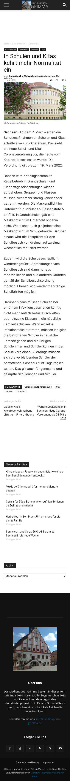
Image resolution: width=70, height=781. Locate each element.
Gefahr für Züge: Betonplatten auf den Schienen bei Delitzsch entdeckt (35, 503)
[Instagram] (20, 748)
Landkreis (34, 43)
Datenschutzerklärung (27, 762)
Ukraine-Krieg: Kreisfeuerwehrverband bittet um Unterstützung (19, 410)
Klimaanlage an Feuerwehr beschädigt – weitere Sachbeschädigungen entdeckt (34, 473)
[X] (50, 748)
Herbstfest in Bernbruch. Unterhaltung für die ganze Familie (33, 518)
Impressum (48, 762)
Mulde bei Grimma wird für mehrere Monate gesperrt (32, 488)
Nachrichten (18, 43)
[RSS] (40, 748)
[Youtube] (60, 748)
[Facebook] (10, 748)
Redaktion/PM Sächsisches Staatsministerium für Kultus (31, 77)
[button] (6, 5)
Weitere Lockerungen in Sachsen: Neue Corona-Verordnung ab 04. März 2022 (51, 412)
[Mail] (30, 748)
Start (6, 43)
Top (43, 49)
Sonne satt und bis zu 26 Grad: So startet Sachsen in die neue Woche (30, 533)
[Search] (65, 5)
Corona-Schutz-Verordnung (38, 386)
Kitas (58, 386)
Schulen (21, 391)
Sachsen (34, 49)
